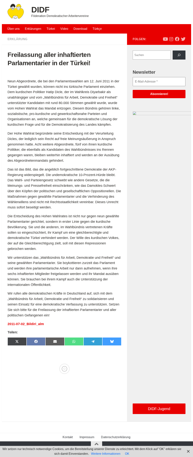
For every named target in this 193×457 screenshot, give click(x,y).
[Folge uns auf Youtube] (165, 39)
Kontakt (68, 437)
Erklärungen (33, 28)
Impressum (87, 437)
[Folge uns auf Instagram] (171, 39)
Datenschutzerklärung (115, 437)
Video (64, 28)
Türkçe (97, 28)
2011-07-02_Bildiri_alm (26, 324)
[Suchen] (179, 55)
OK (127, 453)
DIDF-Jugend (159, 409)
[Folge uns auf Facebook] (177, 39)
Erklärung (17, 39)
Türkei (51, 28)
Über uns (13, 28)
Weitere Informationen (105, 453)
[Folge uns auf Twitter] (183, 39)
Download (80, 28)
